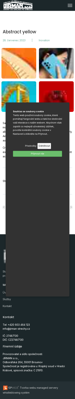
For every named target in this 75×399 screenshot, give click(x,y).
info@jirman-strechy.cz (16, 328)
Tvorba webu (27, 387)
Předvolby (30, 145)
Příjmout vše (37, 153)
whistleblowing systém (16, 392)
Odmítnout (44, 145)
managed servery (47, 387)
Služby (7, 299)
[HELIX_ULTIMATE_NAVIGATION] (70, 5)
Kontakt (7, 306)
